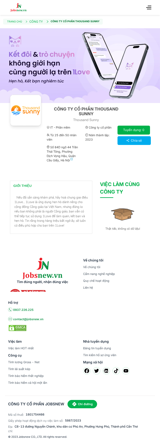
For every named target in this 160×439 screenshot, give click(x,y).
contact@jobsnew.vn (28, 319)
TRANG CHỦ (14, 21)
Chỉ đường (85, 404)
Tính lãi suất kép (19, 369)
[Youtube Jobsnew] (126, 370)
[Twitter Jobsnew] (96, 370)
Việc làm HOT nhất (21, 348)
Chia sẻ (136, 140)
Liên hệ (88, 287)
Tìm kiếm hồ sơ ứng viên (99, 355)
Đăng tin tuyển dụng (97, 348)
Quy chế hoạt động (96, 280)
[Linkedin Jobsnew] (106, 370)
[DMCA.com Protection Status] (17, 328)
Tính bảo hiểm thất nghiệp (26, 376)
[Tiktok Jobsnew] (116, 370)
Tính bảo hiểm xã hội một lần (27, 382)
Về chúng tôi (91, 267)
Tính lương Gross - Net (24, 362)
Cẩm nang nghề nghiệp (99, 274)
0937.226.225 (23, 309)
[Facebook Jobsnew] (86, 370)
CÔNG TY (36, 21)
